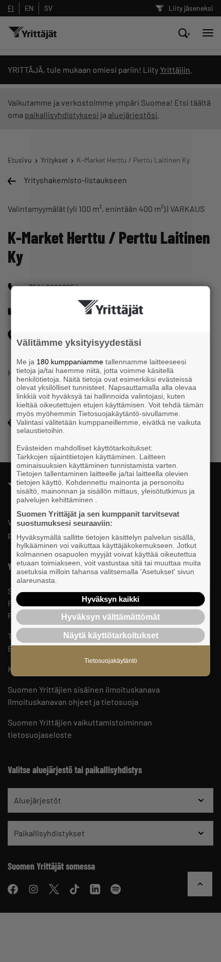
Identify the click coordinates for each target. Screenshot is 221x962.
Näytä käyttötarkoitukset (110, 635)
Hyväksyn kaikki (110, 599)
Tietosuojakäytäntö (110, 660)
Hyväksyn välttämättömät (110, 617)
